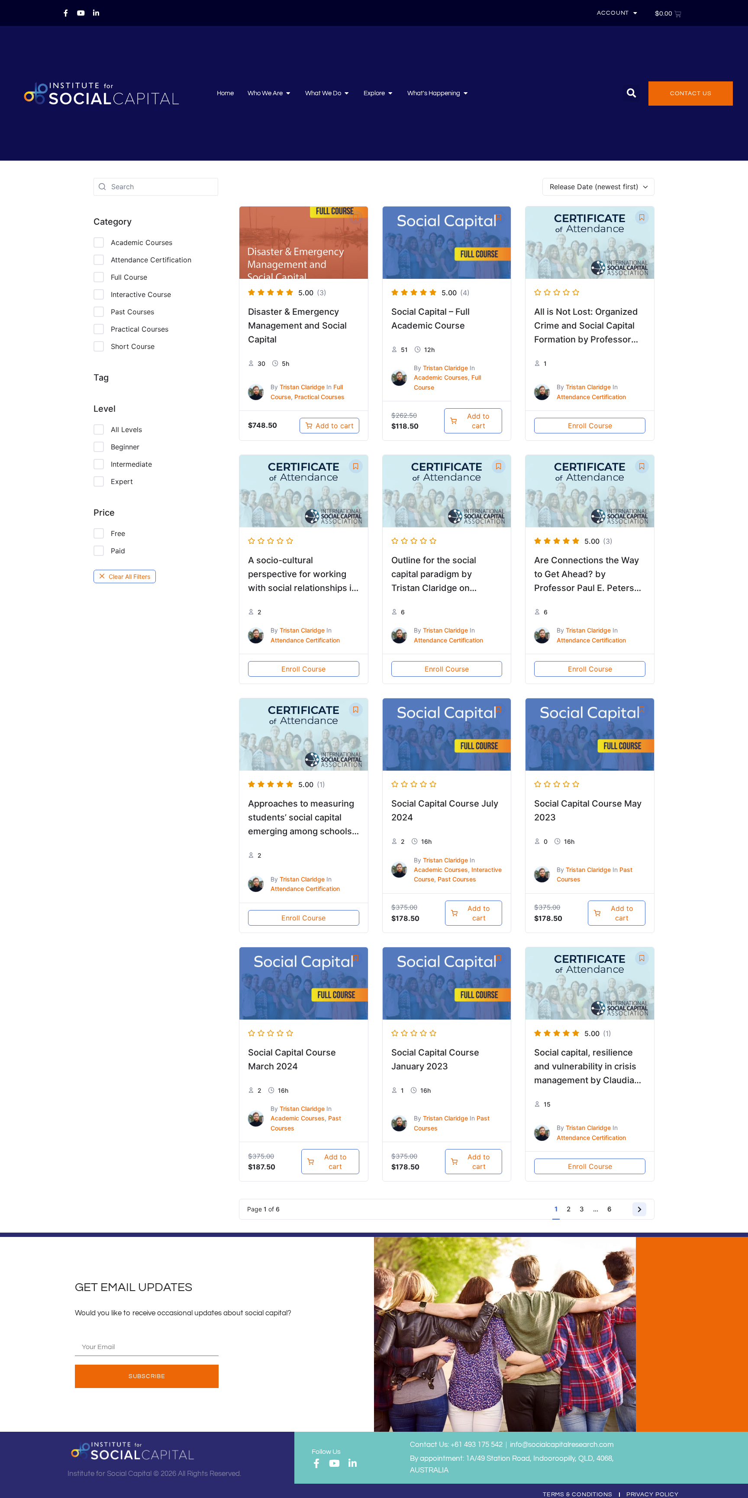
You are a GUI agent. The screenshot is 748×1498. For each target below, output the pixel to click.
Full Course (129, 277)
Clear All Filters (129, 576)
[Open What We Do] (346, 94)
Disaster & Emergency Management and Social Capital (297, 326)
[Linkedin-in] (96, 13)
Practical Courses (139, 329)
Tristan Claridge (302, 387)
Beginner (125, 446)
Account (613, 13)
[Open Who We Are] (288, 94)
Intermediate (131, 464)
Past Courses (132, 311)
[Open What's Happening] (465, 94)
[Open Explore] (390, 94)
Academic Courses (141, 242)
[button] (631, 93)
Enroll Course (590, 425)
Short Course (133, 346)
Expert (122, 481)
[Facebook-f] (65, 13)
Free (118, 533)
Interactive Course (141, 294)
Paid (118, 550)
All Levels (126, 429)
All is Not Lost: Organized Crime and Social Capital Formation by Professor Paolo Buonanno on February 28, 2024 (586, 339)
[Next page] (639, 1209)
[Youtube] (80, 13)
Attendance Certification (151, 259)
